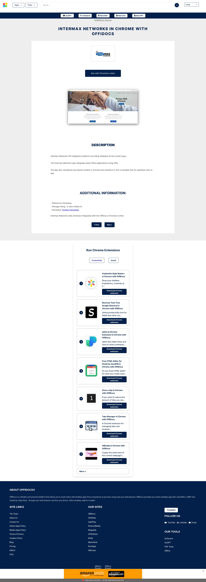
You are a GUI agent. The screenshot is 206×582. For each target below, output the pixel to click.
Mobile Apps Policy (18, 530)
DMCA (12, 550)
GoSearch (169, 539)
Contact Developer (70, 210)
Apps (17, 5)
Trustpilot (171, 510)
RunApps (92, 546)
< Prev (96, 225)
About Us (13, 518)
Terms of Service (17, 534)
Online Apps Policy (18, 526)
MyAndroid (92, 542)
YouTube (171, 523)
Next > (109, 225)
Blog (11, 542)
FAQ (11, 554)
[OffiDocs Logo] (5, 5)
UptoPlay (92, 522)
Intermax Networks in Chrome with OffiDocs (103, 31)
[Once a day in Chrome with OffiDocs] (92, 403)
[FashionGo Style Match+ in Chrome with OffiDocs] (92, 288)
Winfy (90, 538)
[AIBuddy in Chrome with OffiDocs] (92, 459)
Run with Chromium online (103, 73)
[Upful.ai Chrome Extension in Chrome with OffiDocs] (92, 346)
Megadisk (92, 530)
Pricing (12, 546)
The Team (14, 514)
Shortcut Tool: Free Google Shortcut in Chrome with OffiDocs (112, 306)
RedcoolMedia (94, 526)
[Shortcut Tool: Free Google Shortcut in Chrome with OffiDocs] (92, 317)
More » (82, 471)
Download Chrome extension (114, 292)
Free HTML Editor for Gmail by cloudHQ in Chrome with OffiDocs (112, 364)
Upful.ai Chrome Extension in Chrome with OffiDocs (114, 335)
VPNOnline (93, 534)
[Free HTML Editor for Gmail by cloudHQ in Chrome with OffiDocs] (92, 376)
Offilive (167, 551)
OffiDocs (91, 514)
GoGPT (168, 543)
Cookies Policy (16, 538)
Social (113, 260)
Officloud (92, 550)
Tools (30, 5)
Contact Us (14, 522)
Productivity (97, 260)
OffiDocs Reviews (98, 567)
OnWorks (92, 518)
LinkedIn (183, 523)
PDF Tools (169, 547)
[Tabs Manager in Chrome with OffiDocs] (92, 431)
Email (194, 523)
